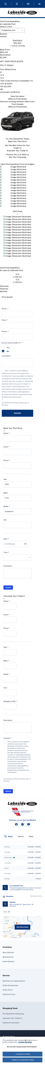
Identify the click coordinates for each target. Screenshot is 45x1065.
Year (5, 479)
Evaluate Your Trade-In (17, 151)
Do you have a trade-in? (12, 343)
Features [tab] (4, 289)
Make (5, 493)
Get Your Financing (17, 157)
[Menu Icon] (39, 4)
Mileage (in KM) (10, 701)
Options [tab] (3, 291)
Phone (5, 331)
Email (5, 320)
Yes (8, 348)
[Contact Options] (28, 4)
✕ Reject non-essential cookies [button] (22, 1060)
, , (21, 905)
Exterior (3, 34)
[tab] (17, 34)
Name (5, 309)
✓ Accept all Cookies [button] (22, 1054)
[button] (5, 4)
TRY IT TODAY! (7, 65)
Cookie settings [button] (25, 1042)
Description (7, 720)
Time (6, 552)
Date (6, 539)
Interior (3, 37)
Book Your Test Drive (17, 141)
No (8, 351)
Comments (6, 356)
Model (6, 506)
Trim (5, 688)
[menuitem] (22, 955)
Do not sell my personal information (22, 1047)
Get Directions (23, 927)
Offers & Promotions (17, 107)
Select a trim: (6, 27)
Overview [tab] (4, 286)
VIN (4, 520)
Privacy (5, 405)
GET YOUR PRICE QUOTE (11, 61)
